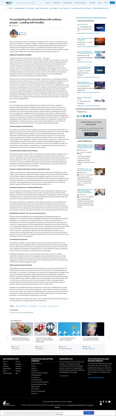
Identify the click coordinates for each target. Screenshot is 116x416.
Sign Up (112, 2)
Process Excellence (64, 8)
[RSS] (101, 404)
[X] (106, 402)
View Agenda (89, 33)
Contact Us (34, 370)
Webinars (18, 368)
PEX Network (40, 348)
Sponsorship (92, 2)
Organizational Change (21, 306)
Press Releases (7, 373)
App (17, 373)
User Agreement (36, 375)
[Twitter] (84, 116)
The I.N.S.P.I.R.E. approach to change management (67, 339)
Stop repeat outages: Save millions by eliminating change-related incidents (85, 191)
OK (89, 412)
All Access (34, 393)
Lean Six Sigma (53, 8)
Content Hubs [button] (56, 2)
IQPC (70, 401)
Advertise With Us (36, 363)
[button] (7, 338)
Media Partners (35, 386)
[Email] (87, 116)
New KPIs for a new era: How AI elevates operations (85, 169)
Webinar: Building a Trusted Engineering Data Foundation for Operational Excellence (85, 146)
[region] (58, 413)
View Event (97, 33)
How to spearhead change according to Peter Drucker (91, 339)
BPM (11, 8)
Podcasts (18, 364)
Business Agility (43, 306)
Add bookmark (15, 25)
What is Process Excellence (39, 373)
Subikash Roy (22, 32)
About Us (34, 368)
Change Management (20, 8)
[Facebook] (81, 116)
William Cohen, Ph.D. (89, 348)
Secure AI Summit (82, 24)
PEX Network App (36, 379)
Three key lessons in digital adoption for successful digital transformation (44, 339)
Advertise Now (64, 375)
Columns (18, 366)
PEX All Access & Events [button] (80, 2)
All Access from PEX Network (40, 382)
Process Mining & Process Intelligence (81, 8)
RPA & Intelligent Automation (101, 8)
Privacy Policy (81, 405)
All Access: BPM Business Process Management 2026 (85, 52)
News (4, 362)
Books (5, 371)
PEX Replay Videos (67, 2)
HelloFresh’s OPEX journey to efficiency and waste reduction (21, 339)
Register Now (81, 33)
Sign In (106, 2)
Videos (5, 364)
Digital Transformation (42, 8)
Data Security (30, 8)
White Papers (7, 368)
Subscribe (23, 312)
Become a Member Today (39, 384)
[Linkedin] (78, 116)
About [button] (99, 2)
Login (16, 312)
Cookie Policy (35, 377)
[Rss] (90, 116)
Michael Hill (16, 348)
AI (7, 8)
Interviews (6, 366)
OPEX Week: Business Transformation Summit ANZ (85, 83)
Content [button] (48, 2)
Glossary (18, 371)
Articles (18, 362)
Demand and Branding (38, 391)
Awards (33, 366)
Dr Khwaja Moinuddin (66, 348)
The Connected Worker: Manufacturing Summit (84, 67)
